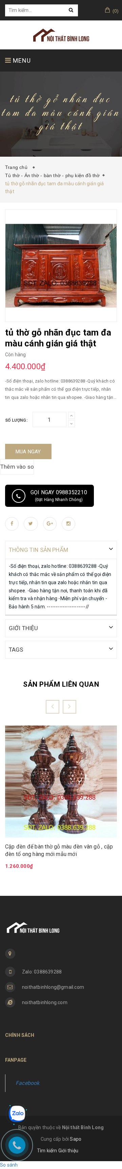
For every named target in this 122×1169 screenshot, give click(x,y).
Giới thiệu (68, 1150)
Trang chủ (17, 167)
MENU (21, 60)
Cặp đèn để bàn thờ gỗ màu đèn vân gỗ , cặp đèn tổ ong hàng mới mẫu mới (59, 850)
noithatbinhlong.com (44, 1002)
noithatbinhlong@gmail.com (53, 987)
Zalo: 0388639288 (42, 972)
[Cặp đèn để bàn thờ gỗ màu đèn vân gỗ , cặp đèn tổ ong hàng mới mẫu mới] (61, 781)
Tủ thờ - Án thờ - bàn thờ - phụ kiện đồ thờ (52, 175)
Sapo (75, 1139)
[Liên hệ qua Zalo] (16, 1113)
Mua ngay (28, 452)
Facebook (28, 1083)
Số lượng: (16, 420)
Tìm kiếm (47, 1150)
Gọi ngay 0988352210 (58, 495)
